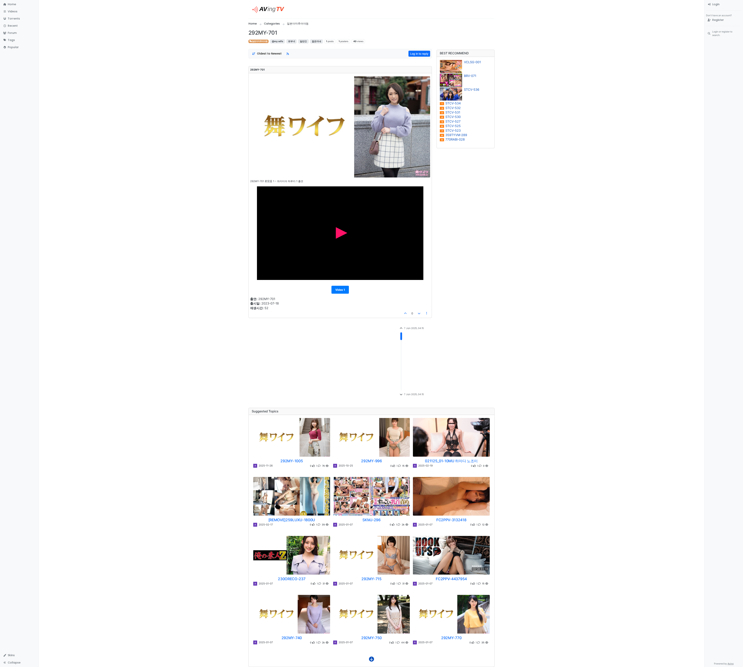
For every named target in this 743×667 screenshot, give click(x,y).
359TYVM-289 (454, 135)
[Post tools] (426, 313)
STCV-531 (450, 112)
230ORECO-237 (291, 579)
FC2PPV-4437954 (451, 579)
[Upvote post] (405, 313)
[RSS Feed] (288, 54)
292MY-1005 (291, 461)
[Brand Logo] (270, 9)
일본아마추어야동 (260, 41)
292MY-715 (371, 579)
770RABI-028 (453, 139)
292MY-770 (451, 637)
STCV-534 (451, 103)
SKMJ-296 (371, 520)
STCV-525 (451, 126)
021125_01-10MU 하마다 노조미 (451, 461)
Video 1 (340, 289)
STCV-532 (451, 108)
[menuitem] (723, 4)
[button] (19, 11)
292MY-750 (371, 637)
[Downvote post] (419, 313)
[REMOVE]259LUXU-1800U (291, 520)
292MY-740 (292, 637)
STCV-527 (451, 121)
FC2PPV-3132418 (451, 520)
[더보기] (371, 660)
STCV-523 (451, 130)
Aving (731, 663)
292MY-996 (371, 461)
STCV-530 (451, 117)
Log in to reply (419, 53)
